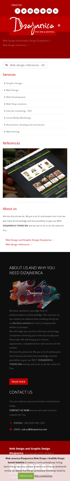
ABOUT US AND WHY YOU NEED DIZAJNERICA (32, 270)
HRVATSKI (16, 5)
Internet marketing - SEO (19, 110)
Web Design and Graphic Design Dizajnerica (26, 40)
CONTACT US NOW (19, 410)
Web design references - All (26, 65)
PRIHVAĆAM (26, 475)
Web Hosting (12, 131)
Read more (18, 381)
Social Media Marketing (18, 117)
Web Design (12, 90)
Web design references (15, 45)
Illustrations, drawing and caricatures (25, 124)
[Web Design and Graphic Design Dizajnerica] (34, 24)
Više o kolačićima (43, 475)
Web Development (15, 96)
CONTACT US (20, 392)
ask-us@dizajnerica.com (34, 429)
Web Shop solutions (16, 103)
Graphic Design (14, 83)
